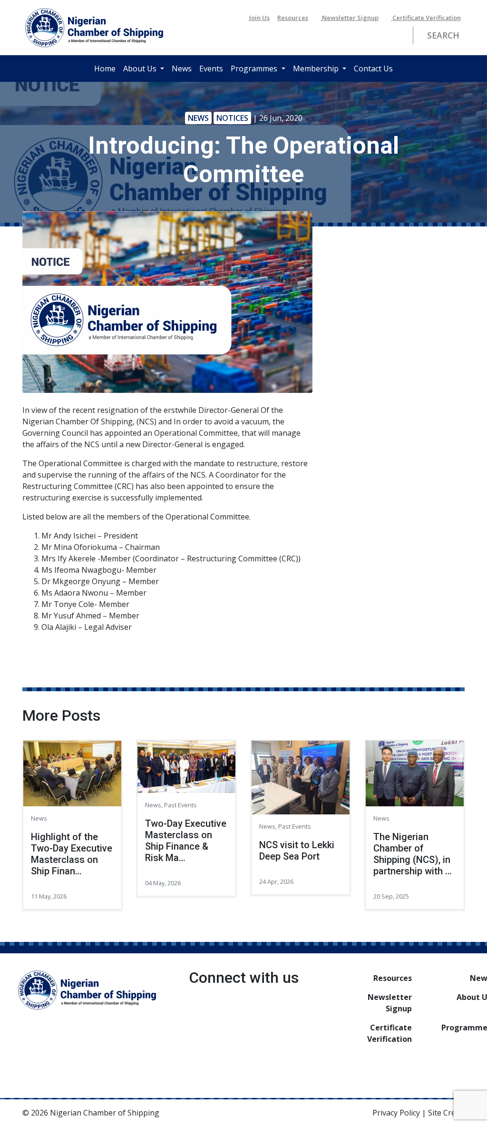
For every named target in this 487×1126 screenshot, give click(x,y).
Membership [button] (317, 68)
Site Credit (446, 1112)
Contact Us (373, 68)
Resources (292, 17)
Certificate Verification (426, 17)
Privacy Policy (396, 1112)
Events (211, 68)
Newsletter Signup (350, 17)
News (182, 68)
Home (105, 68)
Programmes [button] (255, 68)
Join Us (259, 17)
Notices (232, 118)
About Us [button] (140, 68)
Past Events (180, 805)
